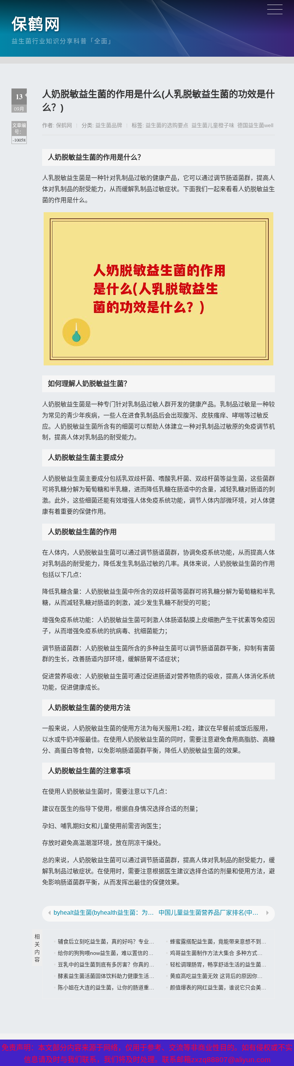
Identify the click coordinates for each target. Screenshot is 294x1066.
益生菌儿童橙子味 (212, 125)
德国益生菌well (255, 125)
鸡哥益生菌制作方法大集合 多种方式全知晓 (221, 953)
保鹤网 (36, 24)
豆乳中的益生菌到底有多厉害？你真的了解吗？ (114, 964)
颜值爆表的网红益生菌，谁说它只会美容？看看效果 (231, 987)
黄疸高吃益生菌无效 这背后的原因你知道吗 (221, 976)
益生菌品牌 (108, 125)
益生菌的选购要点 (166, 125)
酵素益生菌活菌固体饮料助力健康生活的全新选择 (117, 976)
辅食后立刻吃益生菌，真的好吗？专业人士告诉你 (117, 941)
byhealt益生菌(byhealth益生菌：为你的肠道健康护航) (106, 913)
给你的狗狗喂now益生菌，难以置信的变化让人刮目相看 (124, 953)
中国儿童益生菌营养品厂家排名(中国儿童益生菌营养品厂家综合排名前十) (210, 913)
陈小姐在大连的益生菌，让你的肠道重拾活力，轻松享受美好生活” (136, 987)
